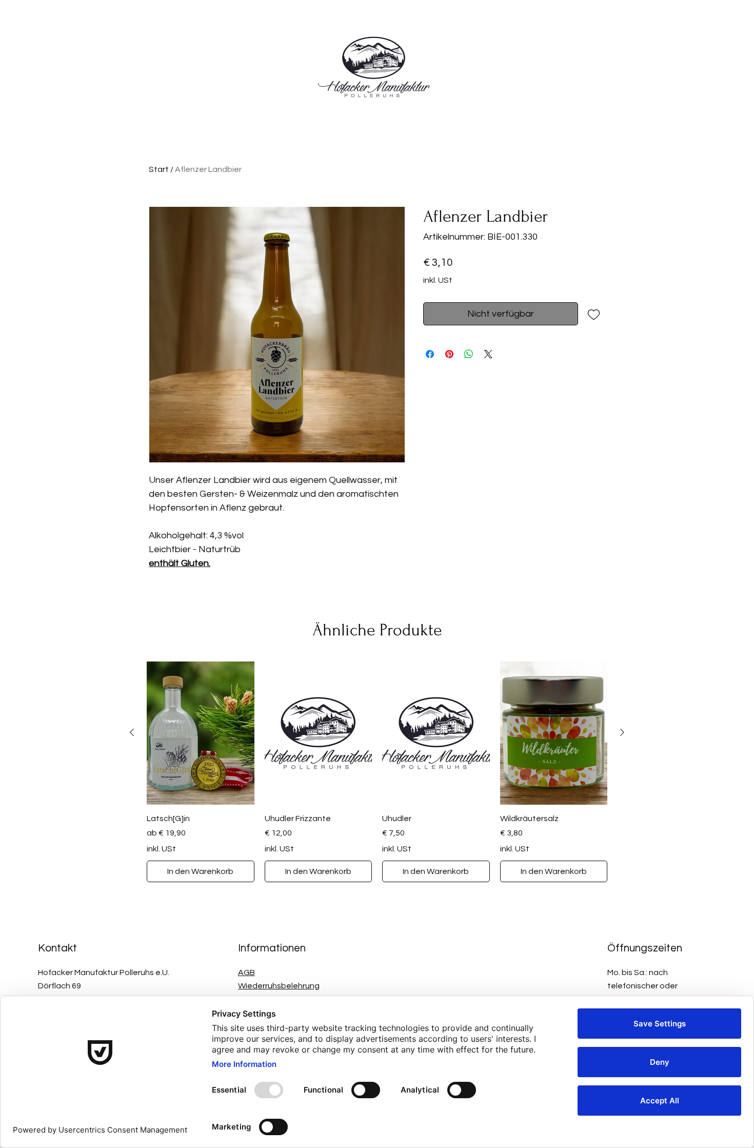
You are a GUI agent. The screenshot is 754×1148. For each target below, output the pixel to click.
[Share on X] (488, 354)
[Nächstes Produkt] (622, 732)
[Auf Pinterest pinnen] (449, 354)
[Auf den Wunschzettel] (593, 313)
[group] (377, 772)
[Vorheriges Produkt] (132, 732)
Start (159, 169)
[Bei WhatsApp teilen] (469, 354)
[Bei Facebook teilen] (430, 354)
